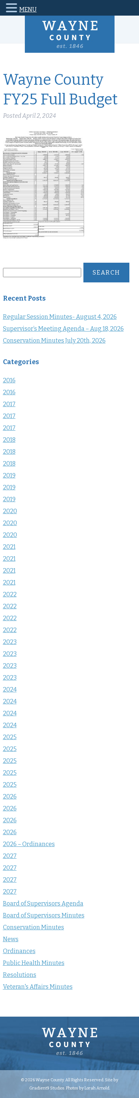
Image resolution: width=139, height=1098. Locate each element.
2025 (10, 737)
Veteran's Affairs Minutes (38, 986)
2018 (9, 439)
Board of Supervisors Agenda (43, 903)
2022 (10, 594)
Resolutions (19, 974)
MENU (28, 9)
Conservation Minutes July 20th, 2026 (54, 340)
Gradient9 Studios (46, 1088)
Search (106, 272)
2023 (10, 641)
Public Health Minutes (33, 962)
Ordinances (19, 951)
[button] (12, 9)
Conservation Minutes (33, 927)
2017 (9, 404)
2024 (10, 689)
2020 (10, 511)
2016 (9, 380)
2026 (10, 796)
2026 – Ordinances (29, 844)
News (11, 939)
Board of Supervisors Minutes (44, 915)
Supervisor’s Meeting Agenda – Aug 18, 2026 (63, 328)
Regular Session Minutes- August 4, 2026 (60, 316)
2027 (10, 855)
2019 (9, 475)
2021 (9, 546)
